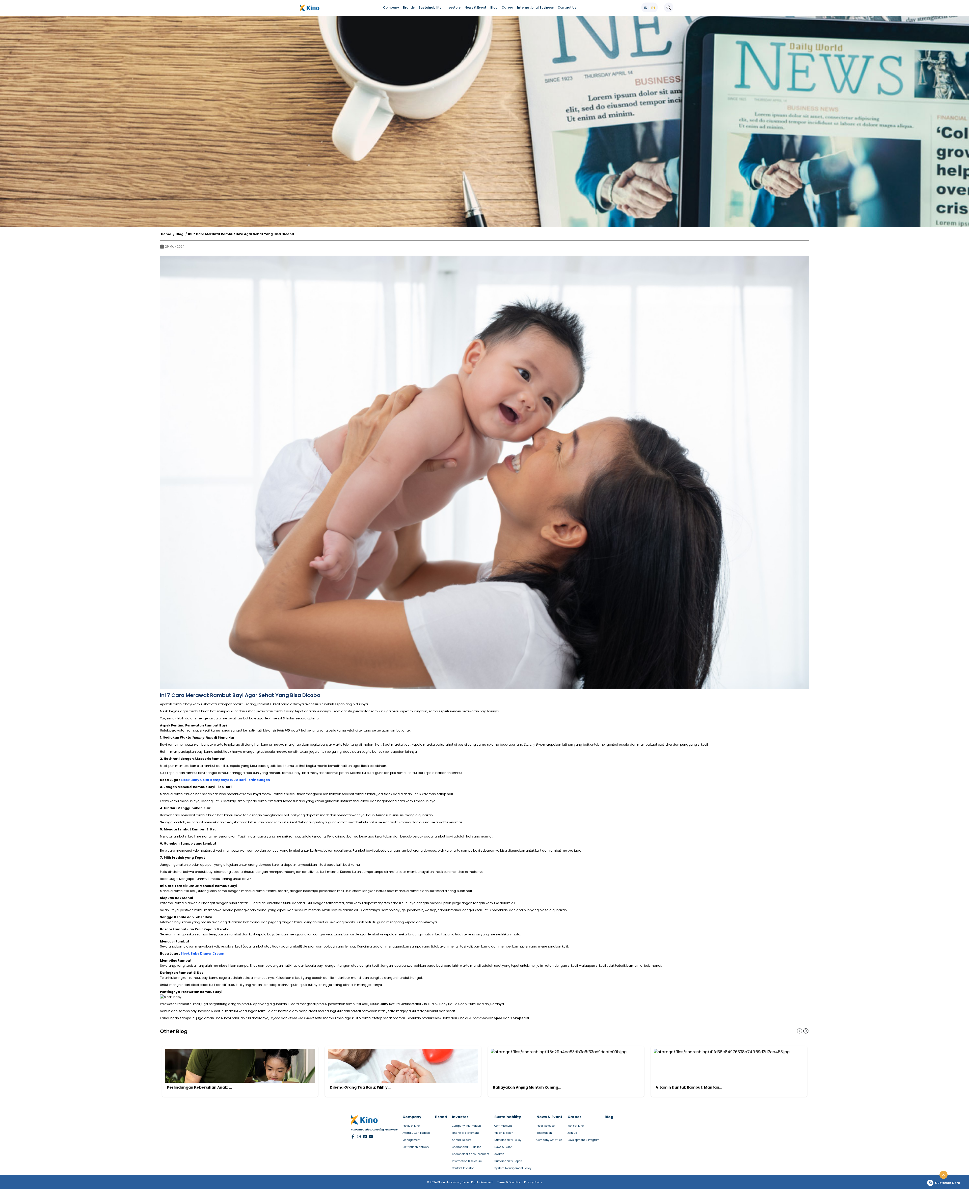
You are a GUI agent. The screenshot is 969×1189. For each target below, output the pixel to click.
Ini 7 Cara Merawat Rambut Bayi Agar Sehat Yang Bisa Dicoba (241, 234)
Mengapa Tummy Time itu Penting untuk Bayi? (215, 879)
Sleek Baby (379, 1004)
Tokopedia (519, 1018)
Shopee (495, 1018)
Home (166, 234)
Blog (179, 234)
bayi (212, 934)
